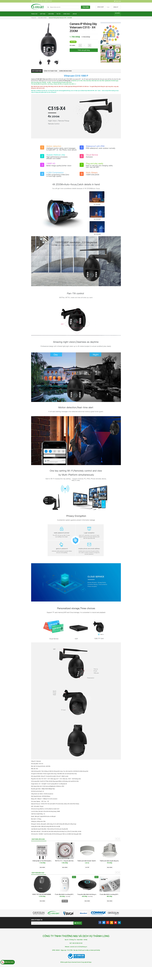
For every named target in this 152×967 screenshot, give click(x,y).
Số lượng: (72, 45)
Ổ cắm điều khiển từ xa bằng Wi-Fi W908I (66, 894)
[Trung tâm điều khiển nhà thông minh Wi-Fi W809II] (87, 884)
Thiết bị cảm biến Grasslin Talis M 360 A (43, 861)
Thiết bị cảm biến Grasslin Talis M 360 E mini (112, 861)
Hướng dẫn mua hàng (65, 71)
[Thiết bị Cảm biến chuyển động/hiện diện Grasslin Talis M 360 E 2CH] (87, 850)
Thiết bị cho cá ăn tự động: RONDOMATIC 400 (112, 894)
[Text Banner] (110, 53)
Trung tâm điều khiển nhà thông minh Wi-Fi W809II (91, 894)
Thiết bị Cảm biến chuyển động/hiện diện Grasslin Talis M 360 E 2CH (95, 861)
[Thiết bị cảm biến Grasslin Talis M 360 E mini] (109, 850)
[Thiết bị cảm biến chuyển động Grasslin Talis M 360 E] (64, 850)
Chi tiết (42, 867)
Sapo (90, 962)
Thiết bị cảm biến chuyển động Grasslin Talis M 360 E (69, 861)
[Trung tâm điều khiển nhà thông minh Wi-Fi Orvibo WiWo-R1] (42, 884)
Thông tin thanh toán (50, 71)
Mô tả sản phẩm (37, 71)
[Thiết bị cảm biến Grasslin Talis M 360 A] (42, 850)
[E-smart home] (37, 7)
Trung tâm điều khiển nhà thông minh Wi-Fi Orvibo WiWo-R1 (48, 894)
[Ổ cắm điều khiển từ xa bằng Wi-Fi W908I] (64, 884)
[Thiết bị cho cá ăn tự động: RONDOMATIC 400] (109, 884)
